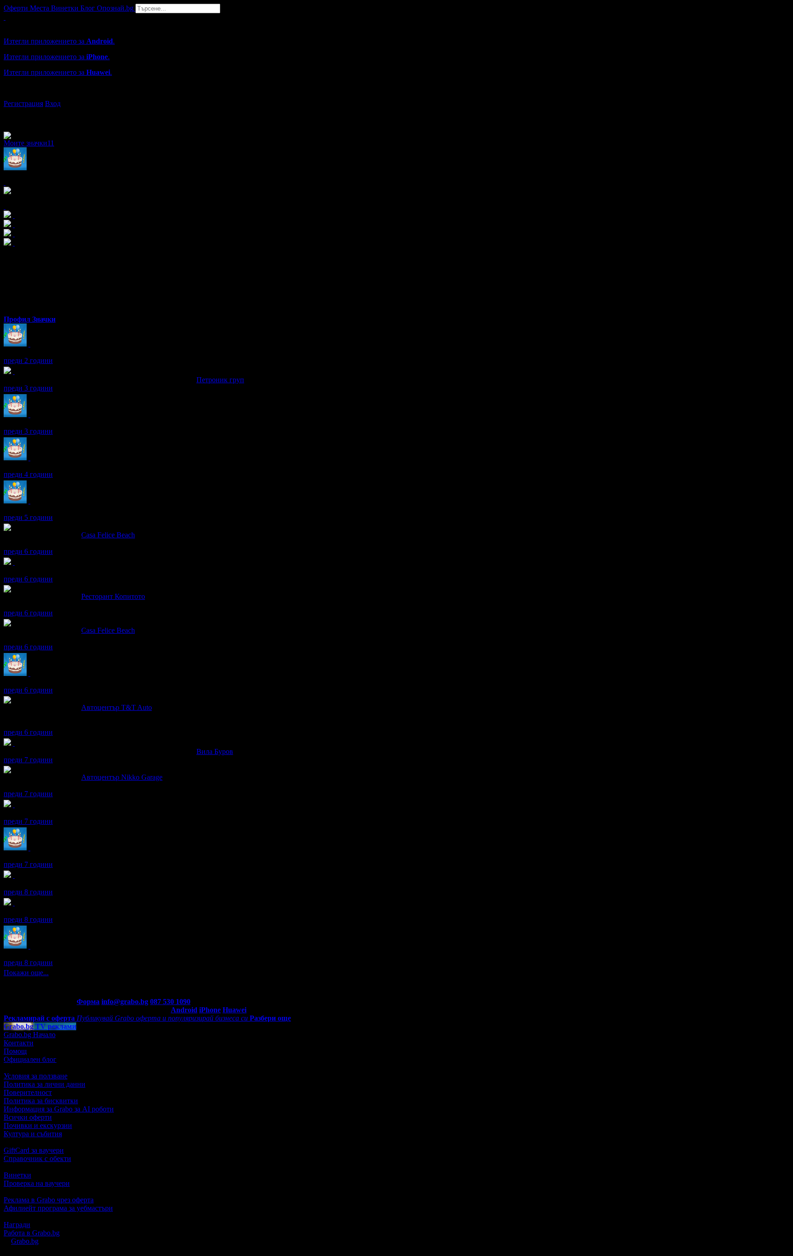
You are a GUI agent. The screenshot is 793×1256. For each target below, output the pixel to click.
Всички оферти (28, 1117)
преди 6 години (28, 551)
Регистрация (23, 103)
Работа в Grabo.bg (32, 1233)
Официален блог (30, 1059)
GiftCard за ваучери (34, 1150)
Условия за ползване (35, 1076)
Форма (88, 1001)
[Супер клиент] (14, 371)
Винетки (17, 1175)
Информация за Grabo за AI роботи (59, 1109)
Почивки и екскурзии (38, 1125)
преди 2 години (28, 360)
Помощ (15, 1051)
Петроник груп (220, 380)
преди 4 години (28, 474)
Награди (17, 1224)
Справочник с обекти (37, 1158)
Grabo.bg (25, 1241)
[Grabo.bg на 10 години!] (14, 562)
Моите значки (29, 143)
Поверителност (28, 1092)
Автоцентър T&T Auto (116, 707)
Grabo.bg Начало (30, 1034)
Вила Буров (214, 751)
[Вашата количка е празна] (5, 17)
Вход (53, 103)
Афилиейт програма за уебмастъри (58, 1208)
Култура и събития (33, 1134)
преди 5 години (28, 517)
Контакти (19, 1043)
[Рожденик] (29, 344)
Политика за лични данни (44, 1084)
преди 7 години (28, 760)
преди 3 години (28, 388)
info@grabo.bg (124, 1001)
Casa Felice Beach (108, 535)
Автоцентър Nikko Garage (121, 777)
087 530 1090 (170, 1001)
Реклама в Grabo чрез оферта (49, 1200)
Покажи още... (26, 973)
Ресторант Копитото (113, 596)
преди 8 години (28, 892)
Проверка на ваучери (37, 1183)
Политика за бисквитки (41, 1101)
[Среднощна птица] (14, 805)
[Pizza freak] (14, 875)
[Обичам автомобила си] (14, 903)
